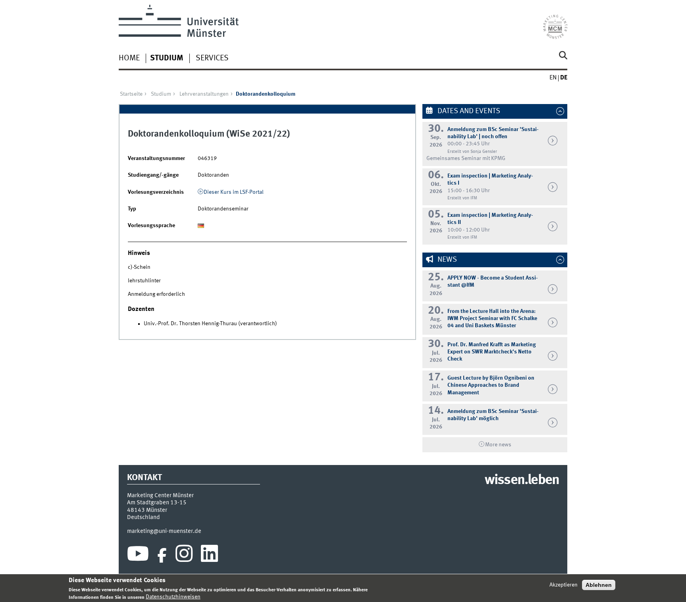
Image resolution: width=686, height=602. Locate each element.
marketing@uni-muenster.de (164, 531)
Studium (166, 58)
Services (212, 58)
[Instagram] (184, 555)
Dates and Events (468, 111)
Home (129, 58)
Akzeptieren (563, 585)
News (446, 259)
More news (498, 445)
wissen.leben (522, 480)
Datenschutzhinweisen (173, 597)
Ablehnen (599, 585)
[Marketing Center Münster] (555, 22)
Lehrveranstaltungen (204, 94)
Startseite (131, 94)
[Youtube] (138, 555)
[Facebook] (162, 555)
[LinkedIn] (209, 555)
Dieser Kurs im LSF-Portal (234, 192)
